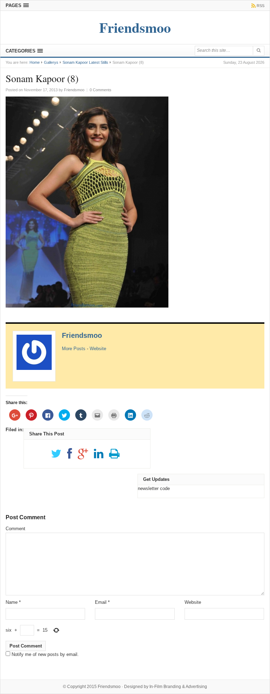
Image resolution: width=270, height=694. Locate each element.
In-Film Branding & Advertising (178, 686)
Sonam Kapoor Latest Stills (85, 62)
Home (35, 62)
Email (102, 602)
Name (13, 602)
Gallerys (51, 62)
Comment (15, 528)
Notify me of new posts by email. (45, 654)
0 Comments (100, 90)
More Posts (73, 348)
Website (98, 348)
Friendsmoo (82, 335)
